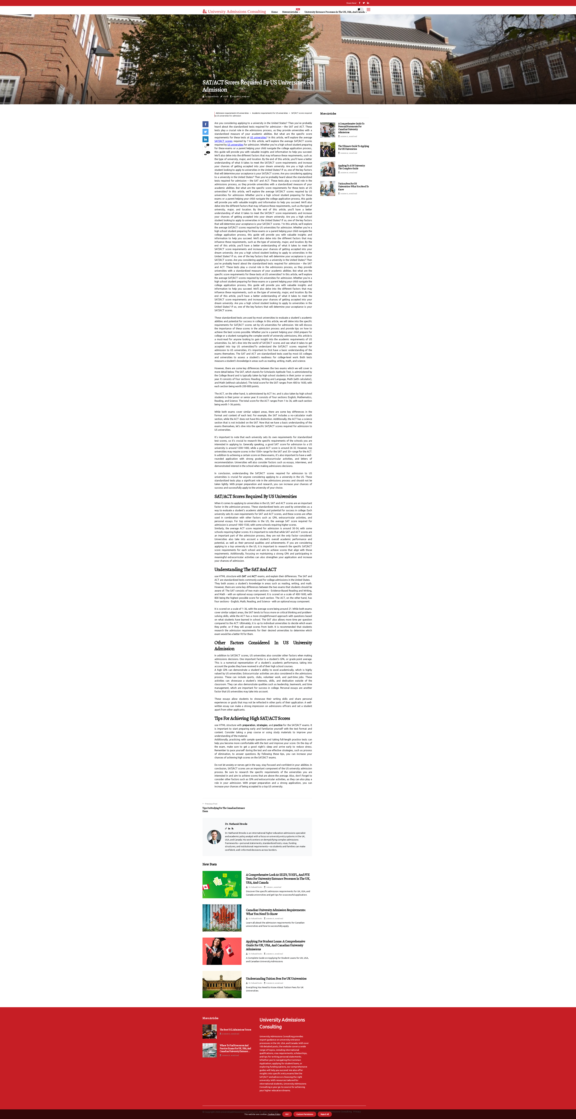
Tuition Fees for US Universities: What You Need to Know (353, 186)
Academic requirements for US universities (270, 113)
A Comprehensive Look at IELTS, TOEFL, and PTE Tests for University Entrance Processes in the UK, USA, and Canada (278, 878)
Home (274, 12)
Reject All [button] (325, 1114)
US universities (258, 137)
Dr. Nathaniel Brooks (212, 96)
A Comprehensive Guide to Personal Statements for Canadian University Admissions (351, 128)
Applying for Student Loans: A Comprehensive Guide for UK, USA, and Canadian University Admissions (275, 945)
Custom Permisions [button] (304, 1114)
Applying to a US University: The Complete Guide (351, 167)
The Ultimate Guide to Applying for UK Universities (353, 148)
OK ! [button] (287, 1114)
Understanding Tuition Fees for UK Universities (276, 978)
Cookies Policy (273, 1114)
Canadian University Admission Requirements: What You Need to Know (276, 912)
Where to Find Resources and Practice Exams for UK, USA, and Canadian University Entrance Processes (235, 1048)
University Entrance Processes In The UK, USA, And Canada (334, 12)
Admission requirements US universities (232, 113)
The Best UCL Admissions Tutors (235, 1029)
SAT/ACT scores (223, 141)
